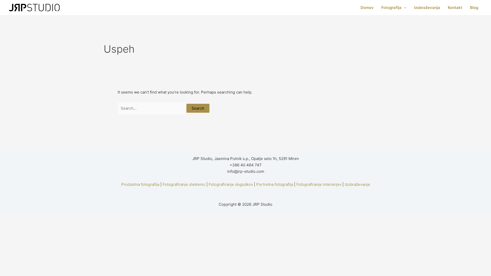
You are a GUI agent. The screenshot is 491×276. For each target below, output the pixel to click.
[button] (403, 7)
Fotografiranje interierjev (318, 184)
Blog (474, 7)
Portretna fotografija (274, 184)
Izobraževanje (357, 184)
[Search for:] (152, 108)
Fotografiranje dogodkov (231, 184)
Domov (367, 7)
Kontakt (455, 7)
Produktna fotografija (140, 184)
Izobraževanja (427, 7)
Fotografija (391, 7)
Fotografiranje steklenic (184, 184)
